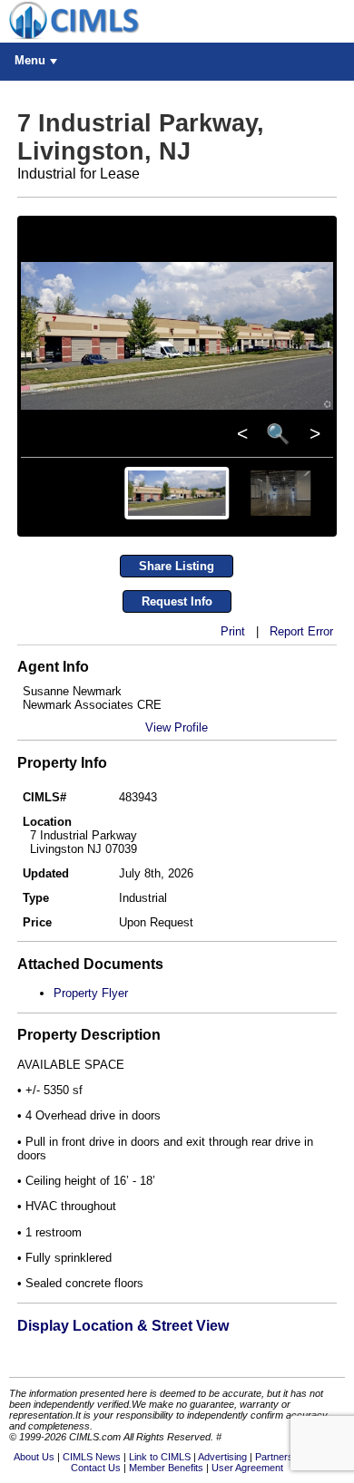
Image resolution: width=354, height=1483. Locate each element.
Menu (30, 60)
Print (233, 631)
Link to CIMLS (160, 1456)
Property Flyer (91, 993)
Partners (274, 1456)
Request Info (177, 601)
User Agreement (247, 1467)
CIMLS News (92, 1456)
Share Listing (176, 566)
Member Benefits (166, 1467)
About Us (34, 1456)
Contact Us (96, 1467)
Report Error (301, 631)
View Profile (176, 727)
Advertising (222, 1456)
